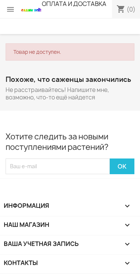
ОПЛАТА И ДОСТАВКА (74, 3)
